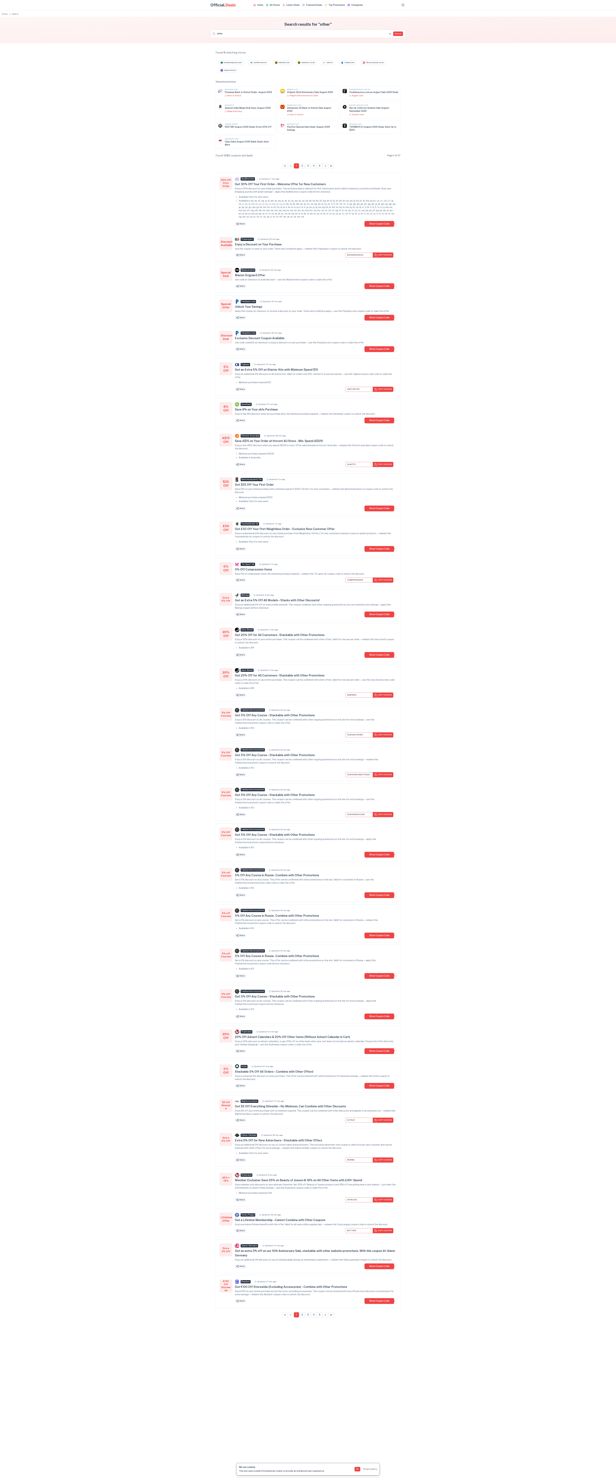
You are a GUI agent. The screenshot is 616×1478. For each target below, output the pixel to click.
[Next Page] (325, 165)
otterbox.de (283, 62)
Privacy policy (370, 1469)
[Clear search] (390, 34)
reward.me (349, 62)
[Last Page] (331, 165)
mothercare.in (260, 62)
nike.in (330, 62)
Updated (270, 179)
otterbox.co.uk (308, 62)
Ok (357, 1469)
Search (398, 33)
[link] (284, 165)
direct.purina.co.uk (375, 62)
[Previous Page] (290, 165)
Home (5, 14)
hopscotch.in (230, 70)
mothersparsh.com (233, 62)
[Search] (403, 5)
